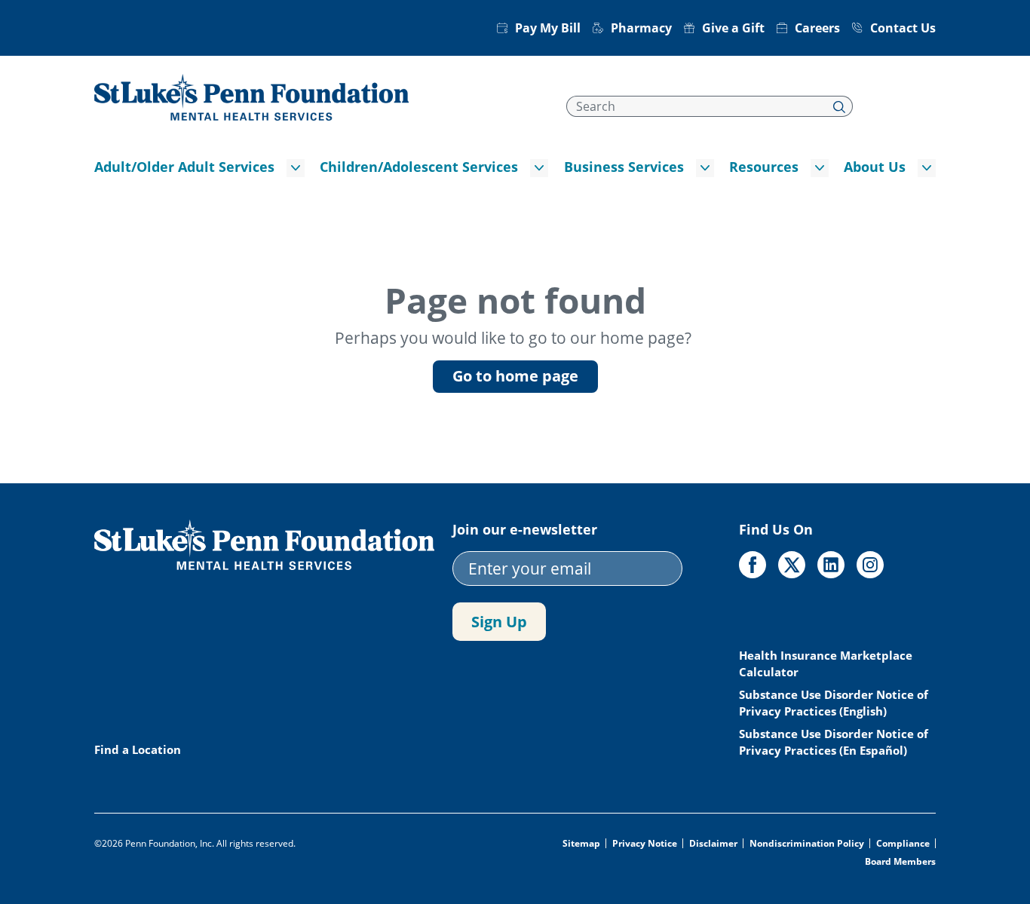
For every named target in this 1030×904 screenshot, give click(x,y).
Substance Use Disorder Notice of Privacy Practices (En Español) (833, 742)
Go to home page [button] (515, 376)
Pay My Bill (548, 28)
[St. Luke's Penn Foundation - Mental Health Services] (251, 96)
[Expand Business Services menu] (705, 168)
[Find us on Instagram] (870, 564)
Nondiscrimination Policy (807, 844)
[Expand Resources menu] (820, 168)
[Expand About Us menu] (927, 168)
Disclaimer (713, 844)
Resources (764, 167)
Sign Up (499, 621)
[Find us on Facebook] (752, 564)
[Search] (839, 106)
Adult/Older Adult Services (184, 167)
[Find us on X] (791, 564)
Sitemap (581, 844)
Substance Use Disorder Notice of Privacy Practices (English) (833, 703)
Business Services (624, 167)
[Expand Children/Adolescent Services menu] (539, 168)
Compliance (903, 844)
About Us (875, 167)
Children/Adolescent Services (419, 167)
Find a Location (137, 749)
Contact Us (903, 28)
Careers (817, 28)
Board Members (900, 862)
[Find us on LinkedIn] (831, 564)
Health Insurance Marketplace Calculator (825, 663)
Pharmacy (641, 28)
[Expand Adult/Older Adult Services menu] (296, 168)
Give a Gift (733, 28)
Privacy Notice (644, 844)
